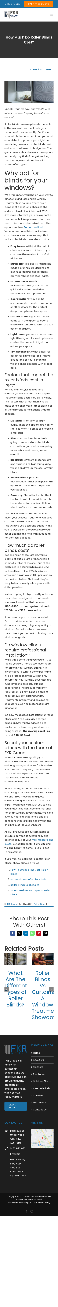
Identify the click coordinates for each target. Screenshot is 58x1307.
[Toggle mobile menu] (52, 14)
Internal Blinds (41, 1088)
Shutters (38, 1067)
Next (48, 69)
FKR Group (12, 904)
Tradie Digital (25, 1202)
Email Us (15, 1154)
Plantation (39, 1074)
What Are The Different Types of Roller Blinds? (15, 988)
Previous (38, 69)
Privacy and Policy (41, 1202)
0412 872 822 (17, 1148)
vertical (38, 227)
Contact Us (40, 1109)
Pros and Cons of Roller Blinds (28, 879)
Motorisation (40, 1102)
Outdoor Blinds (42, 1081)
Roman (28, 227)
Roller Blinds (40, 904)
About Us (38, 1060)
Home (36, 1053)
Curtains (38, 1095)
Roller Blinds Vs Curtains (24, 885)
